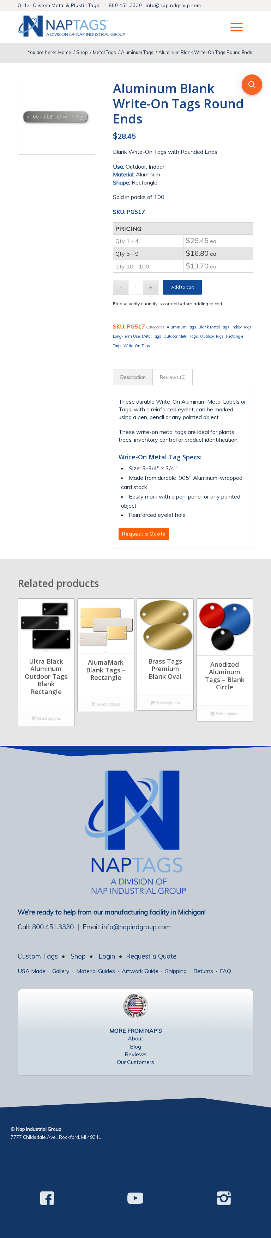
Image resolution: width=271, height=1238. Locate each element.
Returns (203, 970)
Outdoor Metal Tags (180, 336)
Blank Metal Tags (213, 327)
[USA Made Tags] (135, 1006)
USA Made (32, 970)
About (135, 1038)
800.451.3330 (53, 927)
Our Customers (135, 1061)
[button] (252, 84)
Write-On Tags (137, 345)
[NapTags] (79, 27)
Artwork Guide (140, 970)
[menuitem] (233, 27)
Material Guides (95, 970)
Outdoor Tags (212, 336)
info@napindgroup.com (173, 5)
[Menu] (233, 27)
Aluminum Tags (181, 327)
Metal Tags (151, 336)
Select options (48, 718)
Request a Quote (151, 956)
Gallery (61, 970)
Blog (135, 1046)
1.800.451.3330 (123, 5)
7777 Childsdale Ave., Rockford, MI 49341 (56, 1137)
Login (106, 956)
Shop (78, 956)
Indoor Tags (241, 327)
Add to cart (182, 287)
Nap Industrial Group (38, 1129)
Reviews (136, 1054)
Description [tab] (133, 377)
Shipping (176, 970)
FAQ (225, 970)
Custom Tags (38, 956)
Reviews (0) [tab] (173, 377)
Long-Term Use (126, 336)
